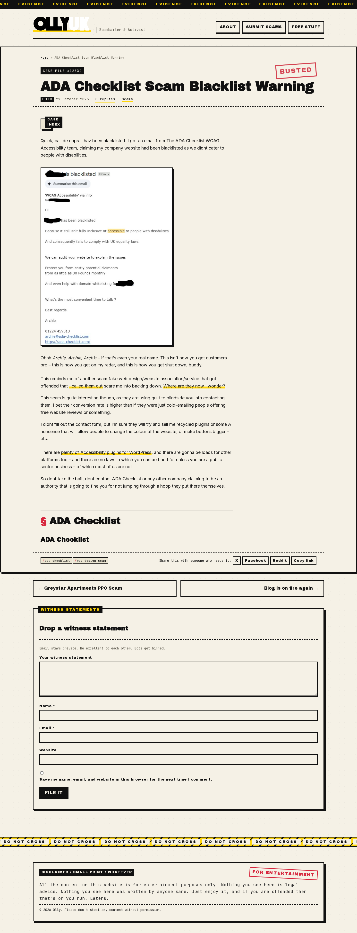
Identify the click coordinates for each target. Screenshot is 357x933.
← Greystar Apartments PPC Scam (80, 588)
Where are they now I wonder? (194, 385)
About (228, 27)
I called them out (85, 385)
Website (48, 750)
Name (47, 706)
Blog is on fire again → (291, 588)
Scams (127, 99)
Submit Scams (264, 27)
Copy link (304, 560)
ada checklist (57, 561)
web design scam (91, 561)
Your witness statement (65, 657)
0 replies (105, 99)
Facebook (255, 560)
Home (45, 57)
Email (47, 728)
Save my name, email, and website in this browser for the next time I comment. (125, 779)
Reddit (280, 560)
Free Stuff (306, 27)
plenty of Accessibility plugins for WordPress (106, 452)
